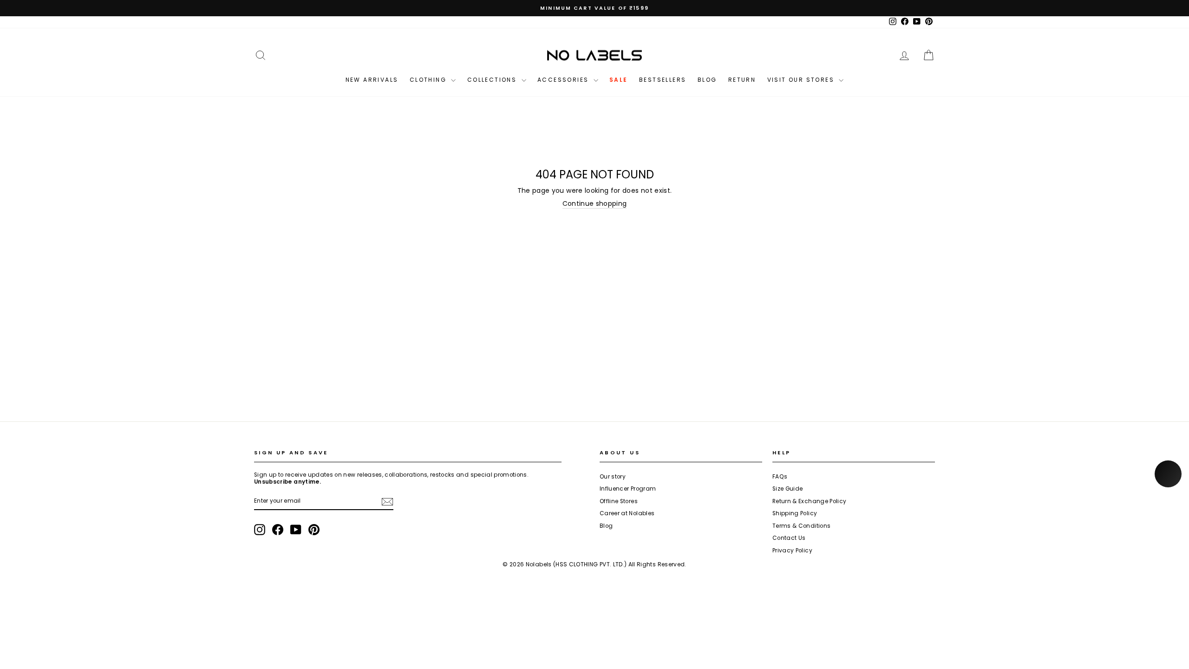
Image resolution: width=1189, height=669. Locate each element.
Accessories (564, 80)
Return (742, 80)
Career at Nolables (627, 513)
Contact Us (789, 538)
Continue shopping (594, 203)
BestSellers (662, 80)
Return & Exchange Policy (809, 501)
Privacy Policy (792, 550)
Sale (618, 80)
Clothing (429, 80)
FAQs (779, 476)
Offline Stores (619, 501)
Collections (493, 80)
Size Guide (787, 488)
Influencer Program (628, 488)
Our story (613, 476)
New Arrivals (372, 80)
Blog (707, 80)
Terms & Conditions (801, 526)
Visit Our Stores (802, 80)
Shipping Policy (794, 513)
